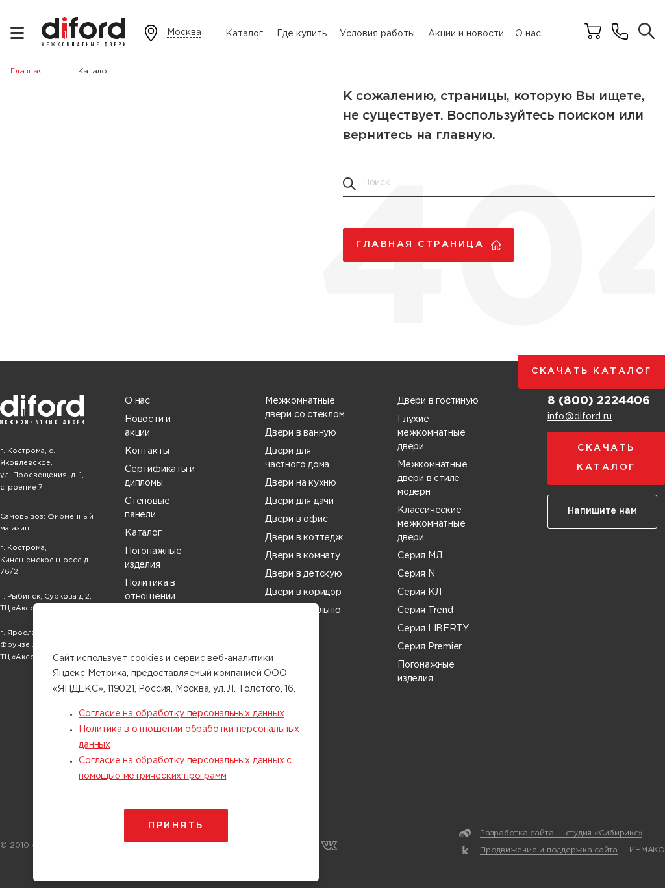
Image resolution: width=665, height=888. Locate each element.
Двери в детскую (303, 574)
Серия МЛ (419, 556)
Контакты (147, 451)
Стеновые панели (147, 508)
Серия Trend (425, 610)
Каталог (244, 34)
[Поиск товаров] (646, 32)
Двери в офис (296, 519)
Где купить (302, 34)
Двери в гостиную (438, 401)
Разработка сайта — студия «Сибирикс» (561, 833)
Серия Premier (429, 647)
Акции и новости (466, 34)
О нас (528, 34)
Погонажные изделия (153, 558)
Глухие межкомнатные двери (431, 433)
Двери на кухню (300, 483)
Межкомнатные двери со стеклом (305, 408)
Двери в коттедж (304, 538)
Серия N (416, 574)
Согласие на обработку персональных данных (181, 714)
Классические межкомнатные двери (431, 524)
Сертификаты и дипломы (160, 476)
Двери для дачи (299, 501)
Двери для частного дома (297, 458)
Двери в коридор (303, 592)
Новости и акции (148, 426)
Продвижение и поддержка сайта (549, 850)
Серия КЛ (419, 592)
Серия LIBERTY (433, 629)
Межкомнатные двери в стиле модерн (432, 478)
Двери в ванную (300, 433)
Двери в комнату (302, 556)
